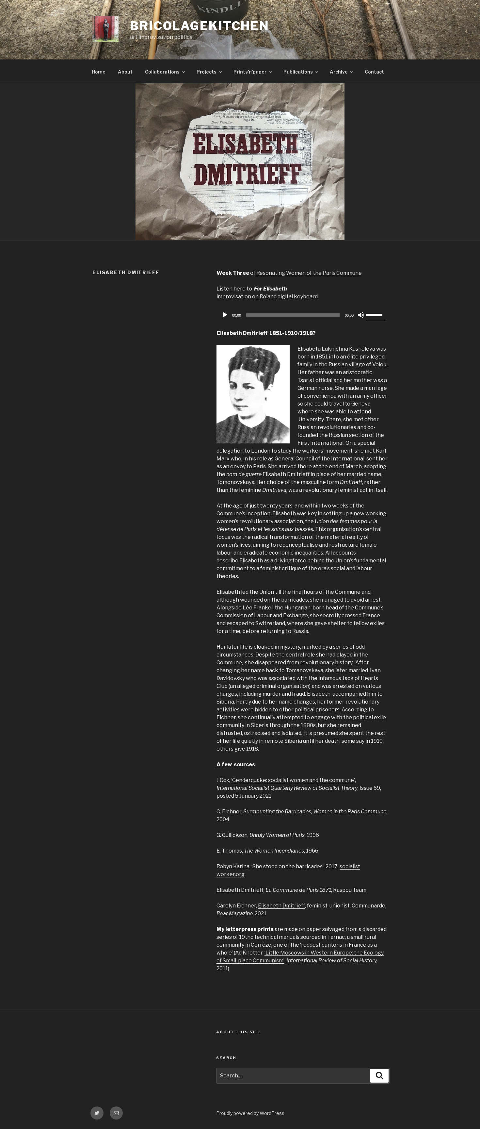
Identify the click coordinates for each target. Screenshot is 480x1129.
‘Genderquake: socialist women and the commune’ (293, 780)
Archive (339, 72)
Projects (206, 72)
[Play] (225, 315)
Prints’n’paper (249, 72)
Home (98, 72)
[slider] (375, 314)
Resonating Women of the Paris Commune (309, 273)
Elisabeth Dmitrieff (240, 890)
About (125, 72)
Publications (298, 72)
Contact (374, 72)
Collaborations (162, 72)
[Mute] (361, 315)
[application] (302, 315)
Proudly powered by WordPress (250, 1113)
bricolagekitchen (199, 26)
